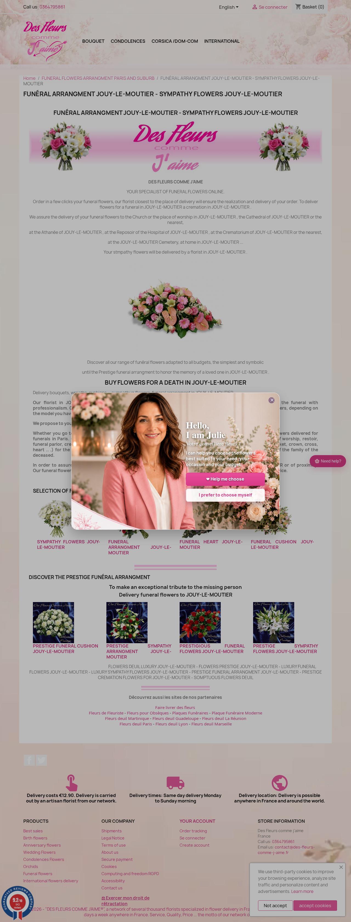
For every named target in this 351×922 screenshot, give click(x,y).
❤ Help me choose (225, 479)
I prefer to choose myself (225, 495)
